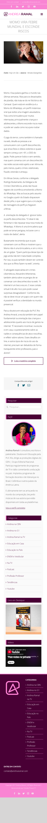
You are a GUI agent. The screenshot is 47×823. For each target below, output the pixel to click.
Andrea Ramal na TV (16, 537)
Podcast (10, 569)
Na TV (9, 563)
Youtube (11, 588)
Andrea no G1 (13, 530)
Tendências (12, 582)
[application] (23, 657)
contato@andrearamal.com (31, 2)
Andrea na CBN (14, 524)
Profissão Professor (15, 576)
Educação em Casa (15, 543)
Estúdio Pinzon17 (30, 788)
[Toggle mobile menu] (42, 14)
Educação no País (15, 550)
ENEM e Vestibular (15, 556)
